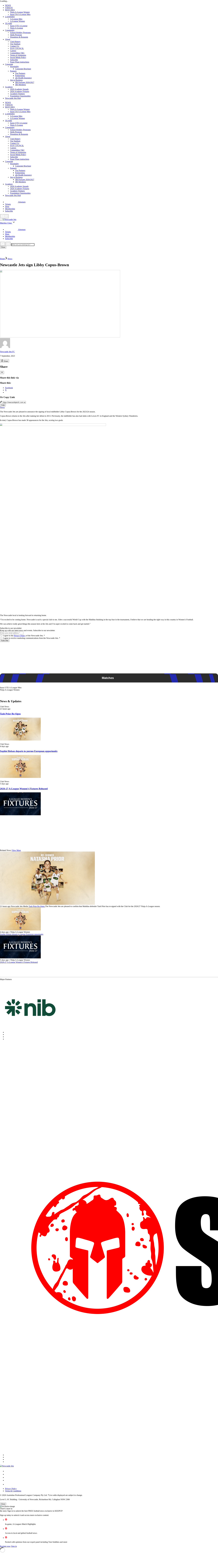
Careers (13, 51)
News (10, 259)
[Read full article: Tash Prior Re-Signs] (20, 740)
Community (10, 30)
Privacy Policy (19, 636)
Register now (5, 1546)
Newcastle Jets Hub (13, 98)
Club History (15, 42)
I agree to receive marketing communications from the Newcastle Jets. (31, 638)
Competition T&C (17, 53)
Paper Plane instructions (19, 62)
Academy (9, 87)
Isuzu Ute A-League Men (20, 14)
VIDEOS (9, 8)
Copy (3, 405)
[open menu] (1, 220)
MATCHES (10, 10)
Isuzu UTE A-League (18, 26)
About (7, 39)
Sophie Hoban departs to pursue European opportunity (29, 751)
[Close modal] (2, 372)
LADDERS (10, 17)
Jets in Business (16, 80)
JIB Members (20, 85)
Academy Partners (17, 94)
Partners (13, 71)
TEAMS (8, 23)
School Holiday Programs (20, 32)
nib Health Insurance (23, 78)
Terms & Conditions (13, 1491)
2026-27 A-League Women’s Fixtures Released (24, 788)
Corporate (9, 64)
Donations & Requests (19, 37)
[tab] (109, 688)
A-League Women (17, 21)
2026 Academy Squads (19, 89)
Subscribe (14, 60)
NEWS (8, 5)
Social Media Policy (18, 57)
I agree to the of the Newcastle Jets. (24, 636)
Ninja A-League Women (20, 12)
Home (2, 259)
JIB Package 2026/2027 (24, 82)
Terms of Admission (18, 55)
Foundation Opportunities (20, 96)
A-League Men (16, 19)
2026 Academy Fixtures (19, 91)
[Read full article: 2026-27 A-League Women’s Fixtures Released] (20, 815)
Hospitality (14, 66)
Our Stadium (15, 44)
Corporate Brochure (23, 69)
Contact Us (14, 46)
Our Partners (20, 73)
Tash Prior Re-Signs (10, 713)
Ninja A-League (16, 28)
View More (16, 850)
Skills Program (16, 35)
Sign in (14, 1546)
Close (3, 247)
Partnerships (20, 76)
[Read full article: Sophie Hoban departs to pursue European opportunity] (20, 777)
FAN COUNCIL (17, 48)
